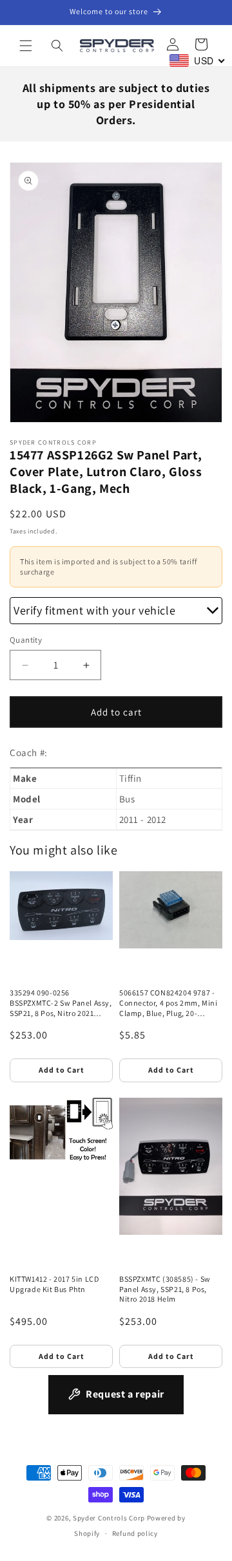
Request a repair (125, 1394)
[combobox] (197, 60)
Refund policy (135, 1533)
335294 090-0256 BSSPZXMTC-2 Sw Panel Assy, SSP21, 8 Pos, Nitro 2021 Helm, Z (61, 1003)
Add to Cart (61, 1070)
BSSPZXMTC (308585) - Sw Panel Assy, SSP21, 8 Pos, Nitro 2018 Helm (165, 1289)
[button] (26, 46)
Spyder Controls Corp (109, 1517)
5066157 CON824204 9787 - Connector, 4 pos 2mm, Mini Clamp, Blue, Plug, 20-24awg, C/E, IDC (168, 1003)
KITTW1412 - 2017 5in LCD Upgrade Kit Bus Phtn (54, 1284)
